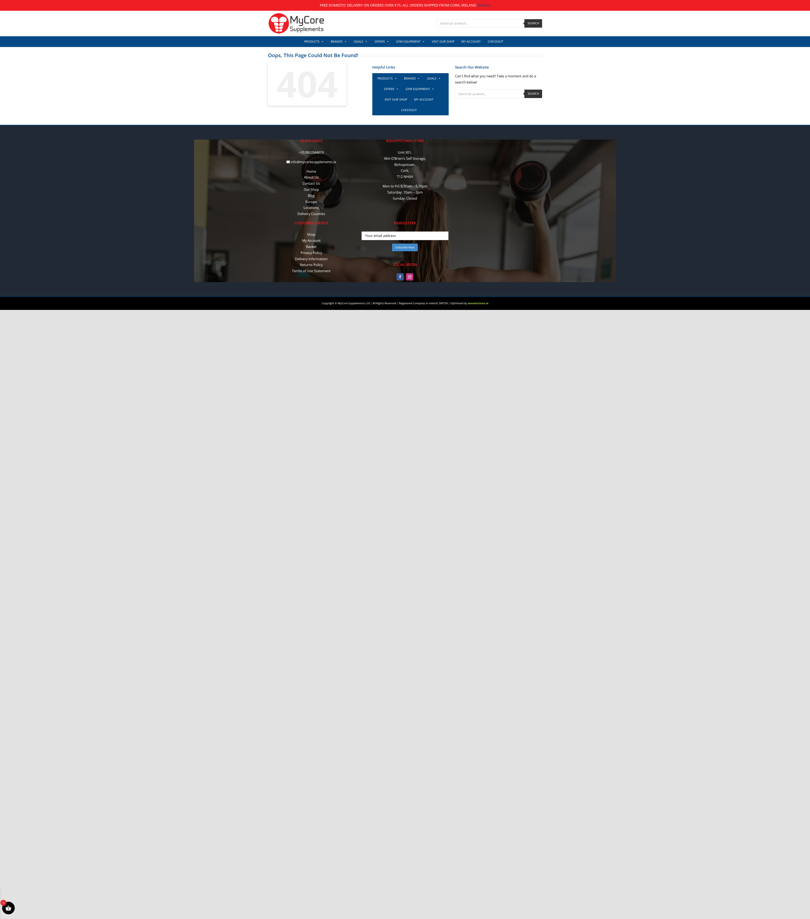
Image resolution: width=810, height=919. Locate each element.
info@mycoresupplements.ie (313, 162)
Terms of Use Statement (311, 271)
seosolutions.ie (478, 303)
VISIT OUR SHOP (443, 41)
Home (311, 171)
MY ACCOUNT (471, 41)
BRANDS (337, 41)
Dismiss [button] (484, 5)
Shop (311, 234)
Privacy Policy (311, 252)
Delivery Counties (311, 213)
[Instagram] (409, 276)
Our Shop (311, 189)
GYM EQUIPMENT (408, 41)
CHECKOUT (495, 41)
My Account (311, 240)
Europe (311, 201)
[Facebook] (400, 276)
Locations (311, 207)
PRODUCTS (312, 41)
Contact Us (311, 183)
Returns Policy (311, 264)
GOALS (358, 41)
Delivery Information (311, 259)
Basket (311, 246)
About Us (311, 177)
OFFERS (379, 41)
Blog (311, 195)
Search (533, 23)
